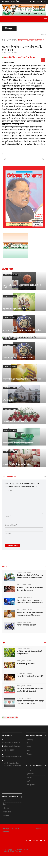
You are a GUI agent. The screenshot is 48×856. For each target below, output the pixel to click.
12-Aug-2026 (21, 698)
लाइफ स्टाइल (7, 800)
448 (30, 597)
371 (30, 585)
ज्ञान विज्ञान (30, 774)
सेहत (4, 804)
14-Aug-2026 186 (10, 275)
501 (30, 648)
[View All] (45, 566)
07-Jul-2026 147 (10, 452)
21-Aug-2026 (21, 661)
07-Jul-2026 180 (10, 430)
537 (30, 698)
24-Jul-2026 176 (10, 339)
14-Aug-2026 (21, 686)
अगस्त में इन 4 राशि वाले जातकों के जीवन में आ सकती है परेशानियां (22, 330)
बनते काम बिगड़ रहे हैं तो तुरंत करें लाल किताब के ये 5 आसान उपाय (22, 379)
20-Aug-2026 (21, 673)
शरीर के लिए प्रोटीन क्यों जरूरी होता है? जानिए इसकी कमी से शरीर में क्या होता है (30, 689)
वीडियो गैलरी (15, 2)
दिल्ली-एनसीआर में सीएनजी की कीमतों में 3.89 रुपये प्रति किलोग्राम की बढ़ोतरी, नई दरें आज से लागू (30, 578)
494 (30, 673)
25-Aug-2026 (21, 648)
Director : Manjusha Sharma (11, 742)
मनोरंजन (29, 770)
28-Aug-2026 (21, 585)
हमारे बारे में (10, 850)
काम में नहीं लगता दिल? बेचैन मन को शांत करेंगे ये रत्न (18, 443)
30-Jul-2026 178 (10, 296)
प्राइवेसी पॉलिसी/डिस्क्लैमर (12, 851)
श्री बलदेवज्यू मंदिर (8, 400)
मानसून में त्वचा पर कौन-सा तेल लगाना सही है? (30, 676)
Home (6, 40)
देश (28, 743)
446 (30, 622)
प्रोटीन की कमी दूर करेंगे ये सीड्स (26, 663)
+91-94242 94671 (9, 750)
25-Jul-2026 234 (10, 317)
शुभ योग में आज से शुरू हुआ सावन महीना (14, 308)
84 (30, 572)
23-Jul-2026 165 (10, 345)
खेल (28, 750)
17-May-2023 (6, 53)
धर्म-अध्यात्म (30, 785)
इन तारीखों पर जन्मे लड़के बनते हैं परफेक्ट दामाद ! (17, 464)
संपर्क (26, 850)
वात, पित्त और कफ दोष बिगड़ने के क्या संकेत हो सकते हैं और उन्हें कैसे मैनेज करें (30, 702)
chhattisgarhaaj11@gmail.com (12, 756)
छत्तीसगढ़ (30, 739)
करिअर (29, 777)
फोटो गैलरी (5, 2)
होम (3, 850)
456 (30, 610)
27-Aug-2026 (21, 597)
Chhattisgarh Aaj (26, 828)
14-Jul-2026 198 (10, 366)
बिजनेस (29, 754)
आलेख (29, 781)
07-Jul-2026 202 (10, 409)
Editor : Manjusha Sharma (12, 746)
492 (30, 661)
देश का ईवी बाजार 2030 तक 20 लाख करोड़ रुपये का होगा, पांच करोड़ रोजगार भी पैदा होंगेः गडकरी (30, 603)
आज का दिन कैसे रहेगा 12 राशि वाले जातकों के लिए (17, 336)
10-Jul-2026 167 (10, 388)
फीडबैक (19, 850)
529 (30, 686)
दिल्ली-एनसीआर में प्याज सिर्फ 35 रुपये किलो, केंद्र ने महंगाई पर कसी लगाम (30, 589)
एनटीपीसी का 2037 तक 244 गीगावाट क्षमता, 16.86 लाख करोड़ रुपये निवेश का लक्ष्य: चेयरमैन (30, 615)
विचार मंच (6, 815)
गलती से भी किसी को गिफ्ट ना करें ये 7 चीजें (15, 421)
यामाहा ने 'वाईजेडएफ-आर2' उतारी (26, 625)
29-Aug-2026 (21, 572)
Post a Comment (12, 545)
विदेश (29, 747)
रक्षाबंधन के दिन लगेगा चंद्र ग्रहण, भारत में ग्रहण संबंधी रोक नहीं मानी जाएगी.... (22, 286)
